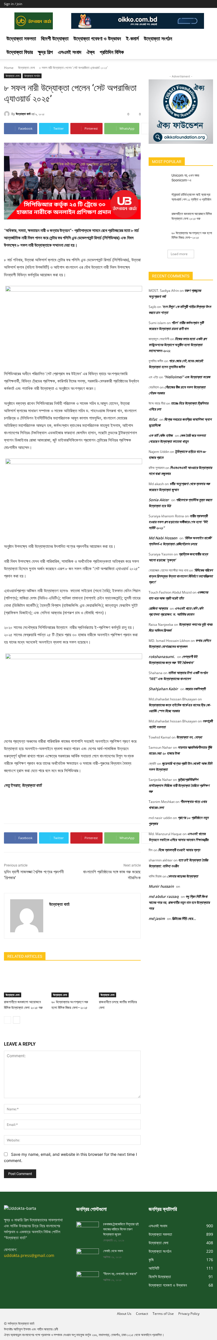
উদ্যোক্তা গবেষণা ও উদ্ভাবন (97, 39)
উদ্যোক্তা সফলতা (21, 39)
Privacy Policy (188, 1313)
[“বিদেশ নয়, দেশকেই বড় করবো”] (87, 1277)
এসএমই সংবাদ (69, 52)
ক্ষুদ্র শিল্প (45, 52)
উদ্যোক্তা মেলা (26, 67)
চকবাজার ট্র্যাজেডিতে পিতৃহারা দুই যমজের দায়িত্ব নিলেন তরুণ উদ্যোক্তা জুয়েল (121, 1229)
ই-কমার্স (132, 39)
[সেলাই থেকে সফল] (87, 1254)
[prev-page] (7, 1020)
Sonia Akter (159, 499)
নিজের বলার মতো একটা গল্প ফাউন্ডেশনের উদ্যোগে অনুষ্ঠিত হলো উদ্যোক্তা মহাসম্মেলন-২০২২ (178, 344)
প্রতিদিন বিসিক (112, 52)
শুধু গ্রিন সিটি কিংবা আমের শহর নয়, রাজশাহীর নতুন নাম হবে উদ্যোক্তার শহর (179, 902)
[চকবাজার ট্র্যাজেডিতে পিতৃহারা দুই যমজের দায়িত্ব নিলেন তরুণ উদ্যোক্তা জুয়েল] (87, 1228)
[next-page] (16, 1020)
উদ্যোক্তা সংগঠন (158, 39)
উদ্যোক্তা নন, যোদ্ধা (189, 737)
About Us (124, 1313)
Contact (142, 1313)
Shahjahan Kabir (163, 688)
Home (9, 67)
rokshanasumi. (162, 656)
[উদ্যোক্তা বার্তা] (7, 114)
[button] (206, 39)
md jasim (157, 918)
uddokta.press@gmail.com (29, 1255)
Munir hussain (161, 886)
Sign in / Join (13, 4)
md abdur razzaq (164, 896)
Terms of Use (163, 1313)
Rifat (153, 419)
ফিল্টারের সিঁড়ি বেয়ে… (184, 918)
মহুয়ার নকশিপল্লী (195, 688)
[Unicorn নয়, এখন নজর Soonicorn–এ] (158, 180)
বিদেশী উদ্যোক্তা (54, 39)
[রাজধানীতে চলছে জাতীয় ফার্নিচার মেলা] (120, 982)
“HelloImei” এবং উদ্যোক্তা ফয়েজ (187, 376)
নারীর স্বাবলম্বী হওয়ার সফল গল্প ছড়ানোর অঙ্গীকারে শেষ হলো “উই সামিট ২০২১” (178, 521)
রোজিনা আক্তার (158, 608)
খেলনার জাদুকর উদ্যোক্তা (182, 876)
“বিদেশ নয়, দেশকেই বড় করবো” (120, 1274)
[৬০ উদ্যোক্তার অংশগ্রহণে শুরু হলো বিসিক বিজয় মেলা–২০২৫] (72, 982)
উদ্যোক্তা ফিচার (19, 52)
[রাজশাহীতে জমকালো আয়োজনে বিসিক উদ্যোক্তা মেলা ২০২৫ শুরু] (25, 982)
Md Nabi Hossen (163, 537)
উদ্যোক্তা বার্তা (23, 114)
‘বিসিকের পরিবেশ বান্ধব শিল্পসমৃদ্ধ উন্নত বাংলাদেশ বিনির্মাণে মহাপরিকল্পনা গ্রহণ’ (181, 576)
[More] (147, 128)
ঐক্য (90, 52)
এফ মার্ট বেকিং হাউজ (161, 435)
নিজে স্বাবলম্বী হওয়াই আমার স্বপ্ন (179, 849)
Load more (179, 253)
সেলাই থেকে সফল (113, 1251)
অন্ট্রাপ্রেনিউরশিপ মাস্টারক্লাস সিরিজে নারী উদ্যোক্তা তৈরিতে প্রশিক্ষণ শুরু (179, 785)
